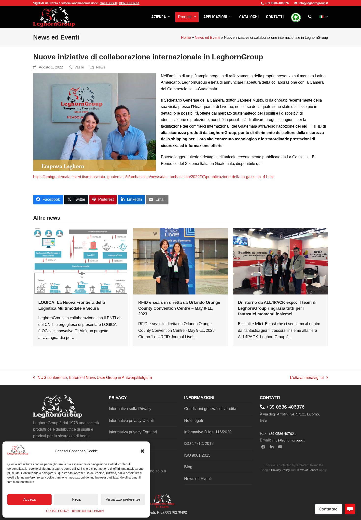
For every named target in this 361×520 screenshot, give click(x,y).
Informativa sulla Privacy (87, 511)
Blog (188, 467)
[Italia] (324, 17)
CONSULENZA (129, 3)
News (100, 67)
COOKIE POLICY (57, 511)
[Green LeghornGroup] (296, 17)
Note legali (193, 420)
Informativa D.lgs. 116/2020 (208, 432)
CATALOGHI (108, 3)
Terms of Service (307, 470)
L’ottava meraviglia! (307, 378)
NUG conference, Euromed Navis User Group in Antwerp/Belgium (92, 378)
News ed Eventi (207, 38)
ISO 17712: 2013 (199, 443)
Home (186, 38)
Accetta (29, 499)
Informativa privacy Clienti (131, 420)
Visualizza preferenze (123, 499)
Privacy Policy (280, 470)
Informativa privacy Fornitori (133, 432)
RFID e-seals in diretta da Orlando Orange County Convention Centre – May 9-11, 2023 (179, 308)
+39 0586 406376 (277, 3)
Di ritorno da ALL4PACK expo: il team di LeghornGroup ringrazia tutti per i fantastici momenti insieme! (277, 308)
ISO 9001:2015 (197, 455)
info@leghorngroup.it (313, 3)
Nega (76, 499)
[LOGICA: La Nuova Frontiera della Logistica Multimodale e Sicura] (80, 261)
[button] (142, 451)
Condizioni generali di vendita (210, 409)
